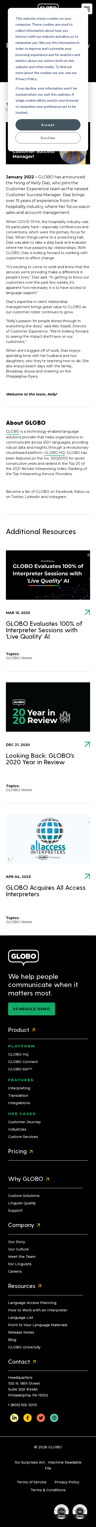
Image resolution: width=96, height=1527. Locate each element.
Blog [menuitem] (12, 1340)
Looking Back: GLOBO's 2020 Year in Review (40, 759)
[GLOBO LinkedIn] (14, 1417)
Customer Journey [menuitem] (24, 1122)
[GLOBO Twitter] (41, 1417)
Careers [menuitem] (15, 1271)
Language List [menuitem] (20, 1317)
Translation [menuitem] (18, 1095)
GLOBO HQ (54, 452)
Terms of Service (32, 1482)
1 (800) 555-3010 (22, 1405)
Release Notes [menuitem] (21, 1332)
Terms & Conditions (48, 1490)
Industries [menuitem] (17, 1129)
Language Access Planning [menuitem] (32, 1303)
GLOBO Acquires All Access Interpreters (46, 891)
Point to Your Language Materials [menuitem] (37, 1325)
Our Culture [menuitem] (18, 1249)
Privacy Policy (66, 1482)
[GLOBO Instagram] (54, 1417)
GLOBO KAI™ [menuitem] (20, 1069)
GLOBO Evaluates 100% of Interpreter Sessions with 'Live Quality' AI (44, 630)
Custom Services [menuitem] (23, 1137)
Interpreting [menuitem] (19, 1088)
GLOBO (12, 431)
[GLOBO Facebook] (27, 1417)
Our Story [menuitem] (16, 1242)
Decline (48, 138)
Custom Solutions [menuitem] (24, 1195)
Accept (48, 125)
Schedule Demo (31, 1009)
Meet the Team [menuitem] (21, 1256)
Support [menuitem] (15, 1210)
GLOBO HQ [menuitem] (18, 1054)
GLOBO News (19, 657)
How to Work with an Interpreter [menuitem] (37, 1310)
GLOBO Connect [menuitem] (23, 1062)
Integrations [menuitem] (19, 1103)
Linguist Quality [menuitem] (22, 1203)
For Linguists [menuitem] (20, 1264)
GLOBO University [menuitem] (24, 1347)
